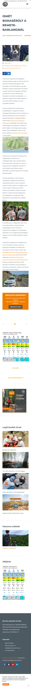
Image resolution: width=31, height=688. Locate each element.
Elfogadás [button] (5, 684)
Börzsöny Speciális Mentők (13, 68)
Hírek (12, 65)
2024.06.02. (8, 63)
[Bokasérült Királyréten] (15, 439)
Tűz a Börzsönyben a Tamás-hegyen (13, 471)
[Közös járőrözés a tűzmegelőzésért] (15, 481)
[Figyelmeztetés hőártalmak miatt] (15, 502)
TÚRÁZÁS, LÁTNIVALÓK (9, 548)
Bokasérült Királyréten (9, 450)
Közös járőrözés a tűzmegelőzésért (13, 492)
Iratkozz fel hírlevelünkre (9, 658)
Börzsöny (7, 65)
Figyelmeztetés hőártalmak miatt (12, 513)
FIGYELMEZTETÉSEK (15, 377)
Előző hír (6, 324)
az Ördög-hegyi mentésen (20, 133)
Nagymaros (17, 65)
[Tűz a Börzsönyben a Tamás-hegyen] (15, 460)
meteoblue (15, 368)
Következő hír (23, 324)
